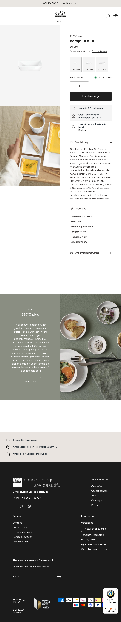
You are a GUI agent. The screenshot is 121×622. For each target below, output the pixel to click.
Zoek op (82, 130)
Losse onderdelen (22, 532)
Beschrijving (81, 142)
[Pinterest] (29, 506)
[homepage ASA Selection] (60, 16)
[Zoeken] (108, 16)
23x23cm (102, 70)
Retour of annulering (95, 528)
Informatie (80, 208)
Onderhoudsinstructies (86, 252)
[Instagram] (21, 506)
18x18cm (89, 70)
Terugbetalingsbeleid (92, 535)
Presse (95, 505)
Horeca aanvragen (22, 537)
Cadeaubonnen (99, 490)
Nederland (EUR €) (17, 600)
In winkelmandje (90, 96)
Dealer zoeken (20, 527)
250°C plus (76, 36)
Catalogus (96, 500)
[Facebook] (14, 506)
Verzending (87, 522)
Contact (17, 522)
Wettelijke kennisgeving (94, 549)
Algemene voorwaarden (94, 544)
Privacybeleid (88, 539)
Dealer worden (21, 541)
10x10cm (76, 70)
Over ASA (96, 486)
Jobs (93, 495)
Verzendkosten (99, 51)
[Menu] (5, 16)
